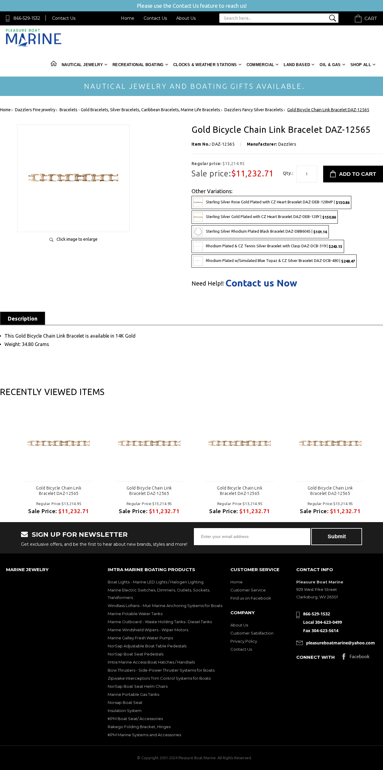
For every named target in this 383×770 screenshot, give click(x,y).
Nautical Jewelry (82, 64)
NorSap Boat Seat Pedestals (135, 654)
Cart (370, 18)
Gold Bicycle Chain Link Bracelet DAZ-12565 (58, 491)
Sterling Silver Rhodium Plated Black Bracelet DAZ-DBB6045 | (266, 231)
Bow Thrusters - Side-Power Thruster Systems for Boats (161, 670)
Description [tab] (22, 318)
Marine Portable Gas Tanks (133, 694)
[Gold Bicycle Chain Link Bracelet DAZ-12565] (73, 221)
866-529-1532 (26, 18)
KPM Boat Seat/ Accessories (135, 718)
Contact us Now (261, 283)
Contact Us (63, 18)
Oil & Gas (330, 64)
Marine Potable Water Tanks (135, 613)
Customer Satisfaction (251, 633)
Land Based (297, 64)
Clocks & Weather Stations (205, 64)
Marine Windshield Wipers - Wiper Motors (148, 629)
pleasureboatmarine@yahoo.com (340, 643)
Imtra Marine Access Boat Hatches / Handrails (151, 662)
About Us (186, 18)
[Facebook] (356, 658)
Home (127, 18)
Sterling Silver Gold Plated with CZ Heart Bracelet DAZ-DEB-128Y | (271, 216)
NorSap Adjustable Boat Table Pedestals (147, 646)
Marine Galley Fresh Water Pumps (140, 637)
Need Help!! (208, 283)
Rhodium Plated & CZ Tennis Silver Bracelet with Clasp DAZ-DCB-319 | (274, 246)
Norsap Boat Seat (125, 702)
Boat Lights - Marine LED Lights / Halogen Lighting (155, 582)
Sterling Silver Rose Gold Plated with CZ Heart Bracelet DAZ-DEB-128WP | (277, 202)
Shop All (360, 64)
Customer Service (248, 590)
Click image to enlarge (77, 239)
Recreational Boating (138, 64)
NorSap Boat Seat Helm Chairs (138, 686)
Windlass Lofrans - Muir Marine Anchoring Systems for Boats (165, 605)
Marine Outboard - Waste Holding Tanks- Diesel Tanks (160, 621)
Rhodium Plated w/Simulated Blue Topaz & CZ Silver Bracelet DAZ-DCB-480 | (280, 260)
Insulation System (125, 710)
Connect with (315, 657)
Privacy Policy (243, 641)
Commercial (260, 64)
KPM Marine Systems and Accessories (144, 734)
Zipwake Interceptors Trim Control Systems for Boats (159, 678)
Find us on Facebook (250, 598)
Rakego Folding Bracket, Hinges (139, 726)
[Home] (33, 45)
